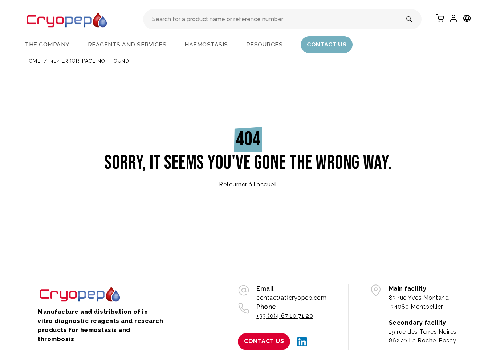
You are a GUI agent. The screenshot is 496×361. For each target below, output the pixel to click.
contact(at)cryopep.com (291, 297)
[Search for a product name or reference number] (409, 19)
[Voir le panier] (440, 18)
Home (32, 61)
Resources (264, 44)
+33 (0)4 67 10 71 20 (284, 315)
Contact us (326, 44)
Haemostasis (206, 44)
